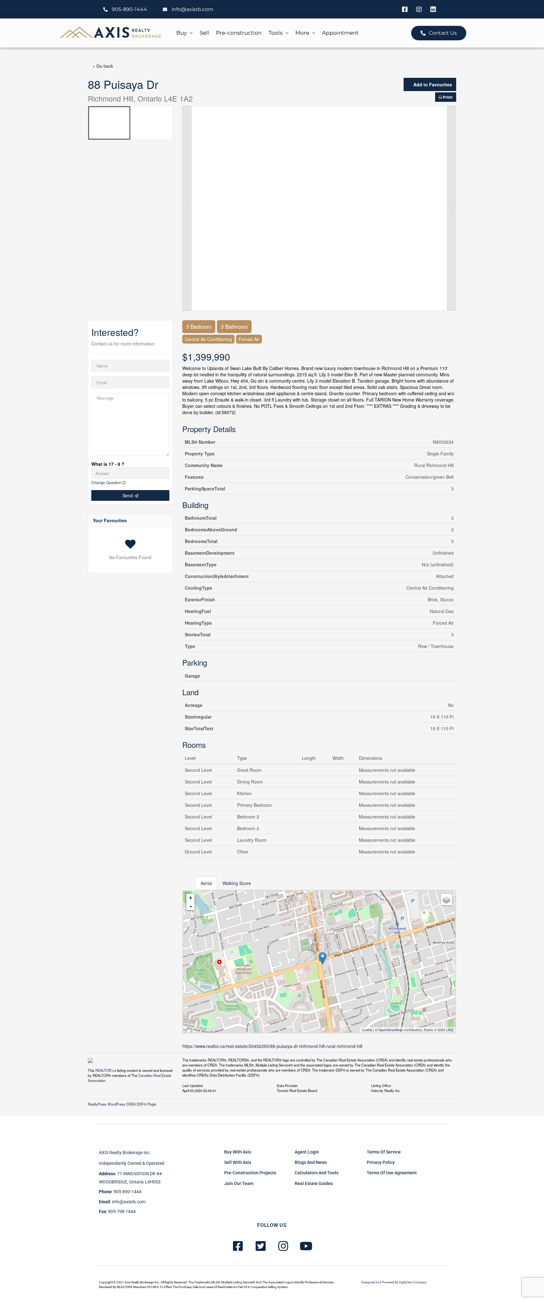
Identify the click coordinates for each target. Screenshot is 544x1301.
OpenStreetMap (390, 1029)
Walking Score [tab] (237, 883)
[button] (184, 33)
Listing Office (381, 1085)
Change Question (106, 482)
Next (451, 208)
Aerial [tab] (206, 883)
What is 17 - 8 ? (107, 463)
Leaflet (367, 1029)
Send (128, 495)
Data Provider (287, 1085)
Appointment (340, 33)
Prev (187, 208)
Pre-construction (239, 33)
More (302, 33)
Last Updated (192, 1085)
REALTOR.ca (105, 1070)
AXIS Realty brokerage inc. (125, 1152)
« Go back (103, 66)
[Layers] (446, 899)
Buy (181, 33)
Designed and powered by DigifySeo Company (394, 1282)
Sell (204, 33)
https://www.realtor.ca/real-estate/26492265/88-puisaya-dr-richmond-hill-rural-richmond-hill (272, 1046)
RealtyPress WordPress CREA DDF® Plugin (122, 1104)
